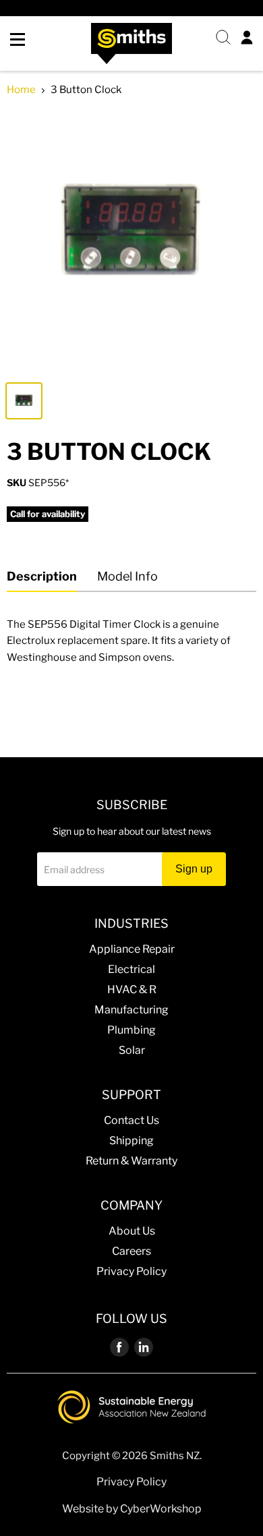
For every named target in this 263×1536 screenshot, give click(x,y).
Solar (132, 1050)
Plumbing (131, 1030)
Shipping (131, 1140)
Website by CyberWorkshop (132, 1508)
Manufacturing (131, 1009)
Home (21, 90)
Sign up (193, 869)
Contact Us (131, 1120)
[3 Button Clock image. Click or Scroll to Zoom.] (131, 241)
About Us (132, 1230)
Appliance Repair (132, 949)
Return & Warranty (131, 1160)
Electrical (131, 969)
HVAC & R (131, 989)
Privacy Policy (131, 1271)
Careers (131, 1251)
